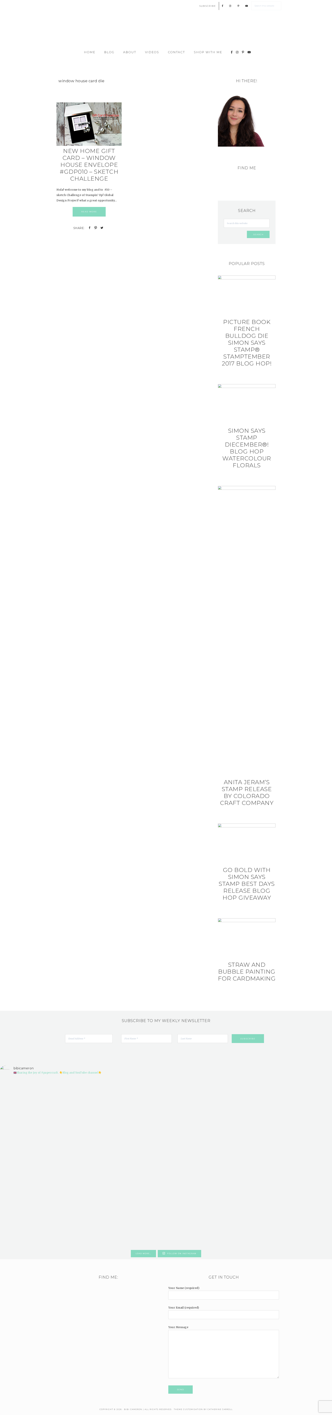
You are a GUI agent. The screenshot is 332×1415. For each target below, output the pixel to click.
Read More (89, 211)
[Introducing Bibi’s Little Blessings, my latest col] (83, 1163)
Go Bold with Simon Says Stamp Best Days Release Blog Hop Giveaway (247, 883)
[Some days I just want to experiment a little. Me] (305, 1133)
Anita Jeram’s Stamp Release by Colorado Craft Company (247, 792)
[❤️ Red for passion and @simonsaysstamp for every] (194, 1139)
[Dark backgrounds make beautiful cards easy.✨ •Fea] (138, 1131)
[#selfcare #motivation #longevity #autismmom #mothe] (27, 1085)
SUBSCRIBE (207, 5)
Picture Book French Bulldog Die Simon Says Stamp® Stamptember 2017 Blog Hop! (246, 342)
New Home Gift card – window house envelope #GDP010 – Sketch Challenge (89, 164)
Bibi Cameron (166, 31)
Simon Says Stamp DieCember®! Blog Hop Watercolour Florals (246, 448)
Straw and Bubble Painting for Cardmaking (247, 971)
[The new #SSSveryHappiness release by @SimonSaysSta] (249, 1117)
